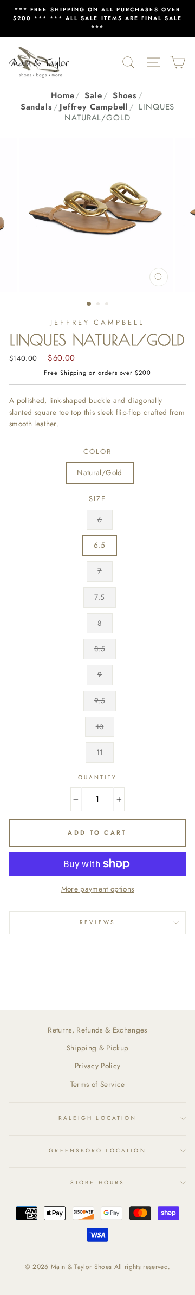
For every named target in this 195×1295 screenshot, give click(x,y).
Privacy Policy (98, 1065)
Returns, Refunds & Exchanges (97, 1029)
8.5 (99, 648)
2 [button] (99, 304)
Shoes (125, 95)
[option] (97, 18)
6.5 (99, 545)
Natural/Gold (99, 472)
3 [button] (107, 304)
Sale (93, 95)
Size (97, 498)
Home (63, 95)
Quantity (97, 777)
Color (97, 451)
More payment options (97, 888)
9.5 (99, 700)
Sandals (37, 107)
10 (100, 726)
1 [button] (89, 304)
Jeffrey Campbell (94, 107)
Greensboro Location (97, 1150)
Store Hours (97, 1182)
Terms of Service (97, 1084)
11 (99, 752)
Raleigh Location (97, 1118)
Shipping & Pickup (98, 1047)
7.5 (99, 597)
